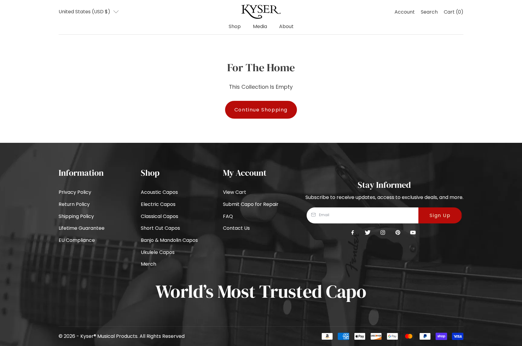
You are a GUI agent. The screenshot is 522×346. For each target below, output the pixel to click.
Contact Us (236, 228)
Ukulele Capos (158, 252)
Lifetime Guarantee (82, 228)
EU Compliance (77, 240)
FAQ (228, 216)
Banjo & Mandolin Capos (169, 240)
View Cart (234, 192)
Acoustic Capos (159, 192)
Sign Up (440, 215)
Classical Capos (159, 216)
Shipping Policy (76, 216)
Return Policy (74, 204)
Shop (235, 26)
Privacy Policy (75, 192)
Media (260, 26)
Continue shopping (261, 109)
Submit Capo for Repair (251, 204)
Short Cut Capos (160, 228)
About (286, 26)
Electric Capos (158, 204)
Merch (148, 264)
